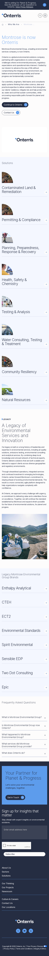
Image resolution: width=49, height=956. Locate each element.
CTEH (6, 602)
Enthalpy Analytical (16, 588)
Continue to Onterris (13, 105)
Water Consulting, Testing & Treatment (22, 342)
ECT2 (6, 616)
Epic (5, 687)
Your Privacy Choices (35, 946)
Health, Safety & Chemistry (14, 282)
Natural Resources (16, 400)
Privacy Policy (9, 949)
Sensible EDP (12, 659)
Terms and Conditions (24, 949)
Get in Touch (13, 797)
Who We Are (13, 24)
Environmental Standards (21, 630)
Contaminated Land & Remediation (19, 189)
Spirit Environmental (17, 644)
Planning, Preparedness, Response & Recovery (20, 250)
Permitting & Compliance (21, 220)
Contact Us (9, 112)
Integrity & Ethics (40, 949)
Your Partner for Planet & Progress (23, 775)
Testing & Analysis (16, 312)
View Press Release (24, 7)
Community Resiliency (19, 372)
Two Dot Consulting (17, 673)
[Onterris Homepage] (2, 24)
